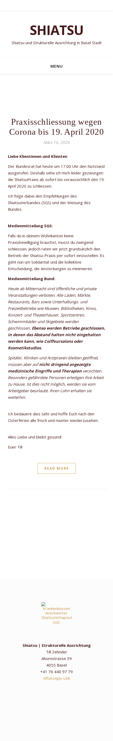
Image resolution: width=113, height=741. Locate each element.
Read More (56, 468)
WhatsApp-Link (56, 678)
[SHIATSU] (56, 34)
